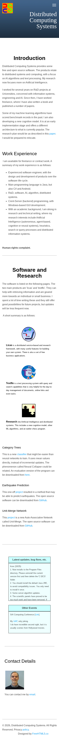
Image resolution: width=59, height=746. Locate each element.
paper (52, 133)
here (27, 475)
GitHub (43, 500)
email (32, 694)
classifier (22, 454)
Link (37, 614)
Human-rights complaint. (16, 248)
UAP (15, 621)
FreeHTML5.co (40, 733)
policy (26, 729)
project (19, 492)
